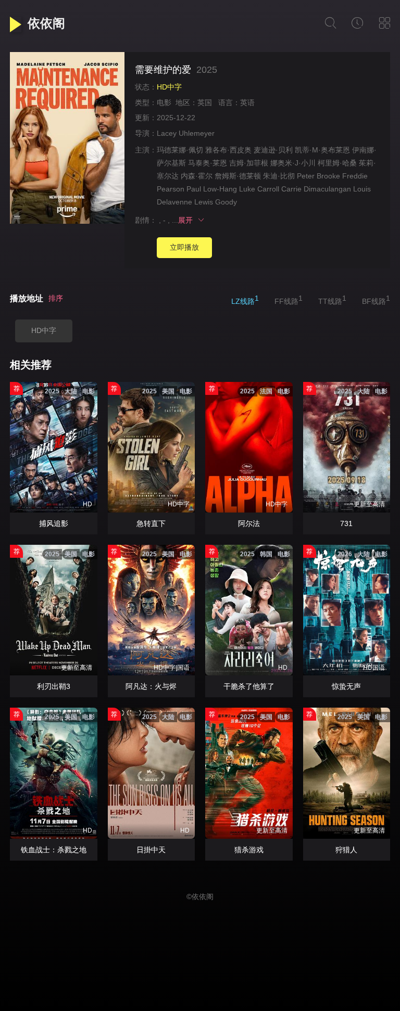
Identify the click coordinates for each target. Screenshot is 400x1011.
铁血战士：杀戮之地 (53, 850)
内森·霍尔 (197, 176)
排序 (55, 298)
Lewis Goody (215, 202)
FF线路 (288, 299)
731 (346, 523)
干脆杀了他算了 (248, 686)
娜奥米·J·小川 (293, 163)
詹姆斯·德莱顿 (238, 176)
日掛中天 (151, 850)
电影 (164, 102)
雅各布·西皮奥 (228, 150)
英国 (204, 102)
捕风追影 (53, 523)
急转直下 (151, 523)
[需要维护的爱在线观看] (67, 139)
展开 (187, 220)
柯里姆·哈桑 (337, 163)
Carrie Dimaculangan (316, 189)
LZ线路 (245, 299)
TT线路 (332, 299)
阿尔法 (249, 523)
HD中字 (43, 330)
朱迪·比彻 (279, 176)
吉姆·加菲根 (248, 163)
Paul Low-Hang (211, 189)
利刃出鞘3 (53, 686)
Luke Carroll (259, 189)
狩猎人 (346, 850)
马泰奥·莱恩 (207, 163)
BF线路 (376, 299)
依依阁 (46, 23)
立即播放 (184, 247)
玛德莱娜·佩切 (180, 150)
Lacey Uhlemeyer (186, 133)
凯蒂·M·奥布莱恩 (322, 150)
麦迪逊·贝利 (273, 150)
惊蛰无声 (346, 686)
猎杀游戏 (249, 850)
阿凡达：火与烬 (151, 686)
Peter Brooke (318, 176)
